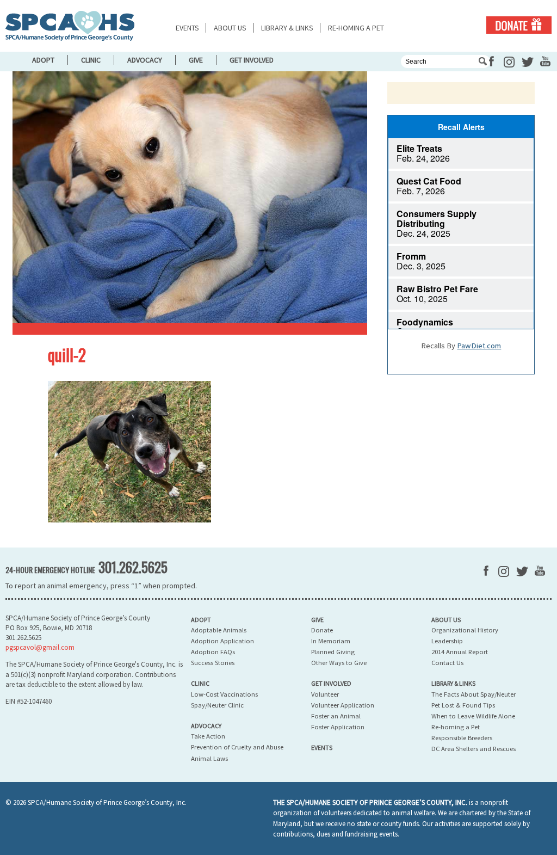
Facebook (491, 61)
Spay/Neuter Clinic (217, 705)
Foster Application (337, 727)
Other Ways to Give (339, 663)
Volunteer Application (342, 705)
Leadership (447, 641)
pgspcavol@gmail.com (40, 647)
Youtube (545, 61)
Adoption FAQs (213, 652)
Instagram (509, 62)
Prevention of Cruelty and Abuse (237, 747)
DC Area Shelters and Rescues (473, 749)
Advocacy (144, 60)
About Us (230, 28)
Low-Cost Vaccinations (224, 694)
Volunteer (325, 694)
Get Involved (252, 60)
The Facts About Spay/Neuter (473, 694)
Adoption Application (222, 641)
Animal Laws (209, 758)
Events (187, 28)
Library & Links (287, 28)
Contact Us (447, 663)
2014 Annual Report (459, 652)
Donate (519, 25)
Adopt (43, 60)
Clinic (91, 60)
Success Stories (212, 663)
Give (196, 60)
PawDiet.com (479, 345)
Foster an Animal (336, 716)
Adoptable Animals (218, 630)
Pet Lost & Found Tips (463, 705)
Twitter (528, 62)
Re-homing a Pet (356, 28)
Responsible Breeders (461, 738)
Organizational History (464, 630)
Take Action (208, 736)
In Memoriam (330, 641)
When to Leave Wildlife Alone (473, 716)
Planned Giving (333, 652)
